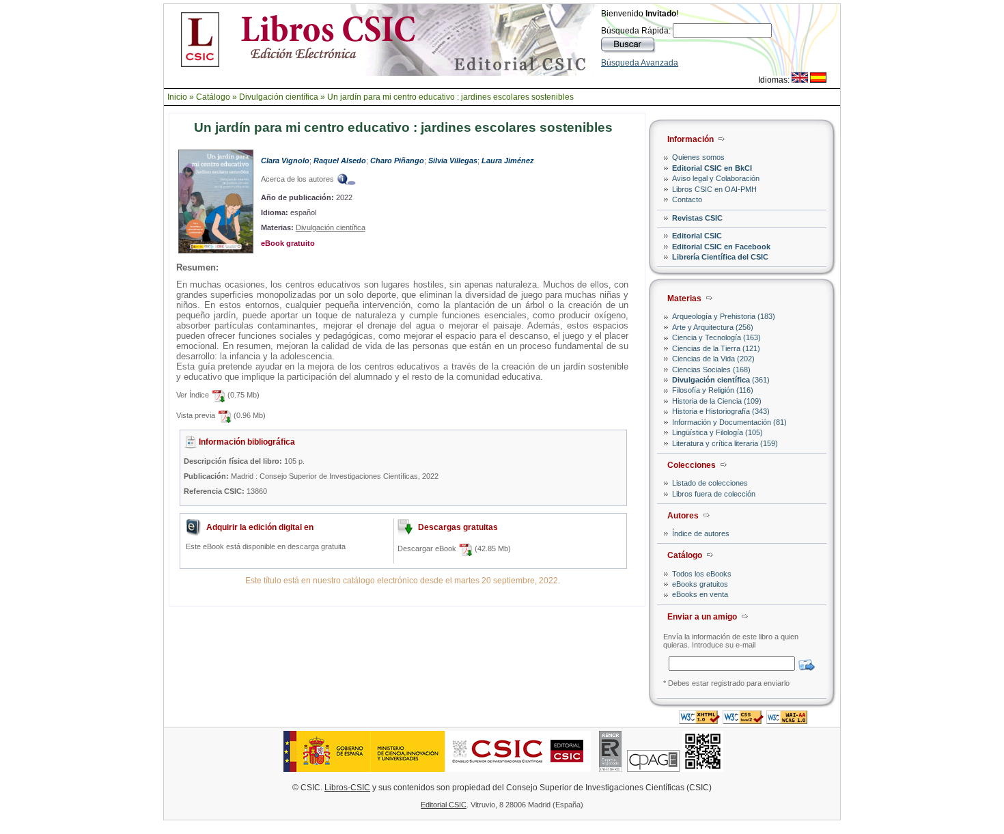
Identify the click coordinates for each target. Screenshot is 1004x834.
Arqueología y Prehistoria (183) (723, 316)
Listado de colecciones (710, 483)
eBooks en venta (700, 594)
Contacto (687, 199)
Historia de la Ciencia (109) (717, 401)
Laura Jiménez (508, 160)
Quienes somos (698, 157)
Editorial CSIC (697, 236)
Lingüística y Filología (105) (717, 432)
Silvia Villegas (452, 160)
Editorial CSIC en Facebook (721, 246)
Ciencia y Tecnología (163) (716, 337)
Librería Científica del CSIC (720, 257)
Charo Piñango (397, 160)
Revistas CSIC (697, 218)
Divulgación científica (278, 97)
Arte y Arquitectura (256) (712, 327)
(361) (721, 380)
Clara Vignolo (285, 160)
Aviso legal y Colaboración (715, 178)
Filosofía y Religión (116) (712, 390)
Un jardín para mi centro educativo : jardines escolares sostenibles (450, 97)
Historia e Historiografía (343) (721, 411)
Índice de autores (700, 533)
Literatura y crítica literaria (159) (725, 443)
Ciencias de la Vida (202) (713, 359)
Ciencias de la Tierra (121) (716, 348)
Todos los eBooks (701, 574)
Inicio (177, 97)
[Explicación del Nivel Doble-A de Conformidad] (786, 720)
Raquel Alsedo (339, 160)
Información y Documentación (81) (729, 422)
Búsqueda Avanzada (639, 63)
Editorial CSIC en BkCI (712, 168)
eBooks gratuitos (700, 584)
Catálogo (213, 97)
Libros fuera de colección (713, 494)
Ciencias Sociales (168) (711, 369)
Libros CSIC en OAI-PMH (714, 189)
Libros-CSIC (347, 787)
